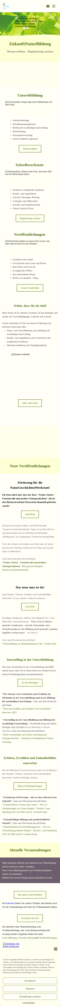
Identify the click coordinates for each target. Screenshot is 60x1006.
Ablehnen (30, 988)
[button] (55, 949)
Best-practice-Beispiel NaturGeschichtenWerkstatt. (24, 566)
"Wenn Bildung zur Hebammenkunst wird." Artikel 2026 (29, 644)
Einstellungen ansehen (30, 996)
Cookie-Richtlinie (29, 1003)
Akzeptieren (30, 980)
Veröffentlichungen (48, 938)
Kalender (9, 903)
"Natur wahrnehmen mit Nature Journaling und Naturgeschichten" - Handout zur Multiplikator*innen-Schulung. (28, 738)
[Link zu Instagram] (53, 6)
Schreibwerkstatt (26, 938)
